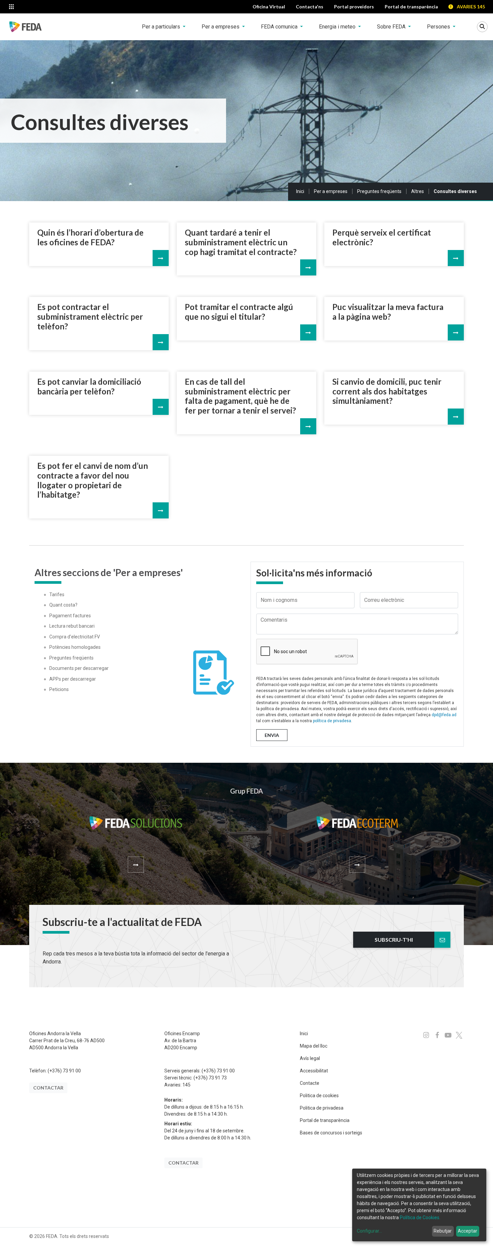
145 (186, 1084)
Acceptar (467, 1231)
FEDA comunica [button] (280, 26)
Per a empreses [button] (221, 26)
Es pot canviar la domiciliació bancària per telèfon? (89, 386)
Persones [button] (439, 26)
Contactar (48, 1087)
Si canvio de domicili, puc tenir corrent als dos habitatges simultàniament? (386, 391)
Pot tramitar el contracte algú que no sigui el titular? (239, 311)
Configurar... (369, 1231)
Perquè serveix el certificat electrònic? (381, 237)
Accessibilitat (314, 1070)
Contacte (309, 1083)
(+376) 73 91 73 (210, 1077)
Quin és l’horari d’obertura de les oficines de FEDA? (90, 237)
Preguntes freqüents (379, 191)
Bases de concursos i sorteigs (331, 1132)
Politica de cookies (319, 1095)
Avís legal (310, 1058)
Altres (417, 191)
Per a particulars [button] (161, 26)
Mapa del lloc (313, 1046)
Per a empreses (330, 191)
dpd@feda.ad (444, 714)
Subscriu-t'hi (394, 939)
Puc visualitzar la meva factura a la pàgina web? (387, 311)
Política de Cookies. (420, 1217)
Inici (300, 191)
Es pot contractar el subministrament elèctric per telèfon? (90, 316)
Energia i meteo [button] (338, 26)
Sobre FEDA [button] (392, 26)
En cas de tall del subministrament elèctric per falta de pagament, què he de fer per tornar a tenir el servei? (240, 396)
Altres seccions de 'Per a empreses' (109, 572)
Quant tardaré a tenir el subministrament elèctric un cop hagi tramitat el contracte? (241, 242)
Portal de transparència (324, 1120)
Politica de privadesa (321, 1108)
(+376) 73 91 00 (64, 1070)
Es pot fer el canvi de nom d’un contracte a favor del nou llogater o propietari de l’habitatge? (92, 480)
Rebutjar (443, 1231)
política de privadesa (332, 721)
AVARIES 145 (471, 6)
